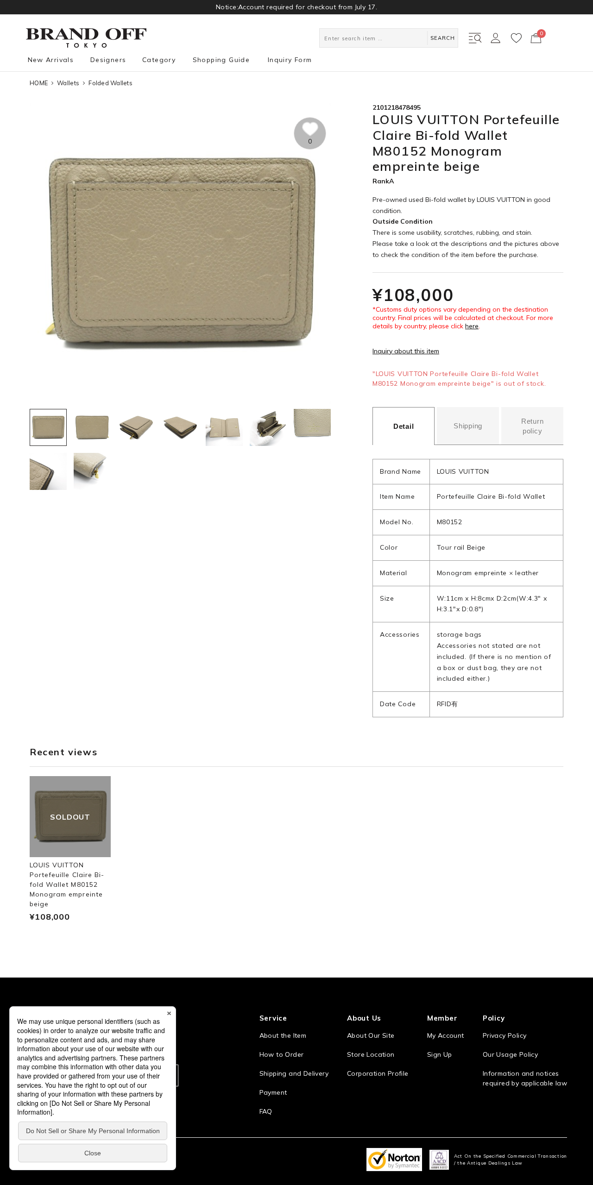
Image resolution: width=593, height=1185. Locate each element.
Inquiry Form (290, 60)
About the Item (282, 1035)
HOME (39, 83)
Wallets (68, 83)
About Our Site (370, 1035)
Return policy (532, 426)
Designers (108, 60)
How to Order (281, 1054)
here (472, 326)
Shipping (468, 426)
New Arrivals (51, 60)
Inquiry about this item (405, 351)
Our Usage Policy (510, 1054)
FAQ (265, 1111)
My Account (445, 1035)
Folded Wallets (110, 83)
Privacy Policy (504, 1035)
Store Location (370, 1054)
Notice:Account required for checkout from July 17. (296, 7)
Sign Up (439, 1054)
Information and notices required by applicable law (525, 1078)
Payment (273, 1092)
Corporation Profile (377, 1073)
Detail (403, 426)
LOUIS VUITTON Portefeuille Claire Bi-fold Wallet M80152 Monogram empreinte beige (67, 884)
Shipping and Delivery (293, 1073)
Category (159, 60)
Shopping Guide (221, 60)
